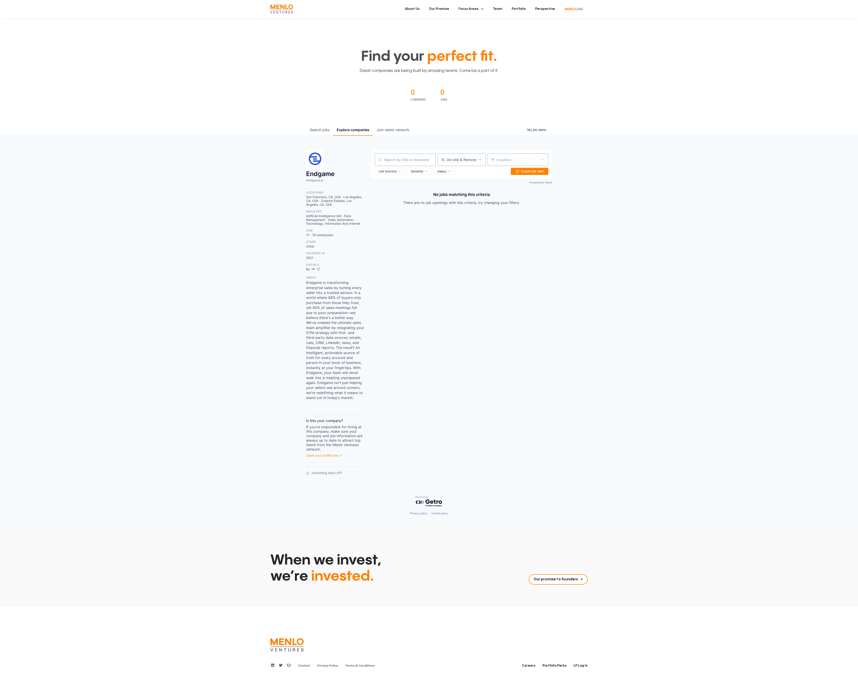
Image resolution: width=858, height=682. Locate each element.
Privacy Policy (327, 665)
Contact (304, 665)
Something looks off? (326, 473)
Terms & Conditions (360, 665)
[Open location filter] (542, 160)
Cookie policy (439, 513)
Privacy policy (419, 513)
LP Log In (581, 665)
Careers (528, 665)
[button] (471, 9)
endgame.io (314, 180)
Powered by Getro (540, 182)
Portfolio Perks (554, 665)
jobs (320, 130)
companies (353, 130)
